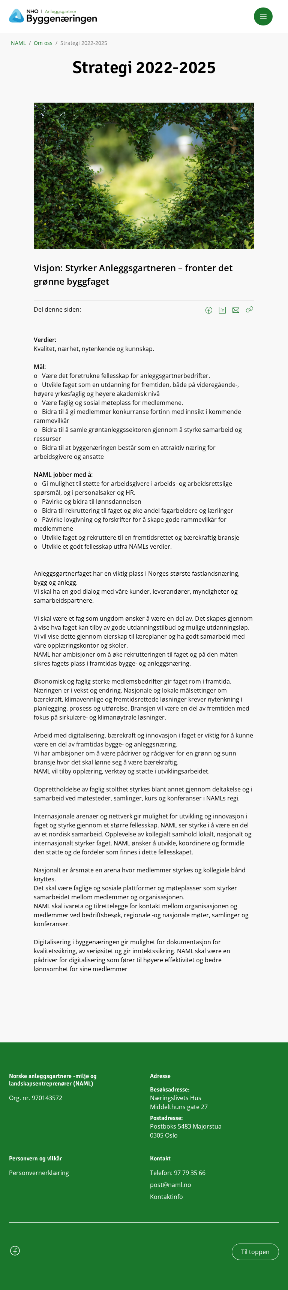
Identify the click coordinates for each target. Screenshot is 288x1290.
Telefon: (178, 1173)
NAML (18, 43)
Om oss (43, 43)
